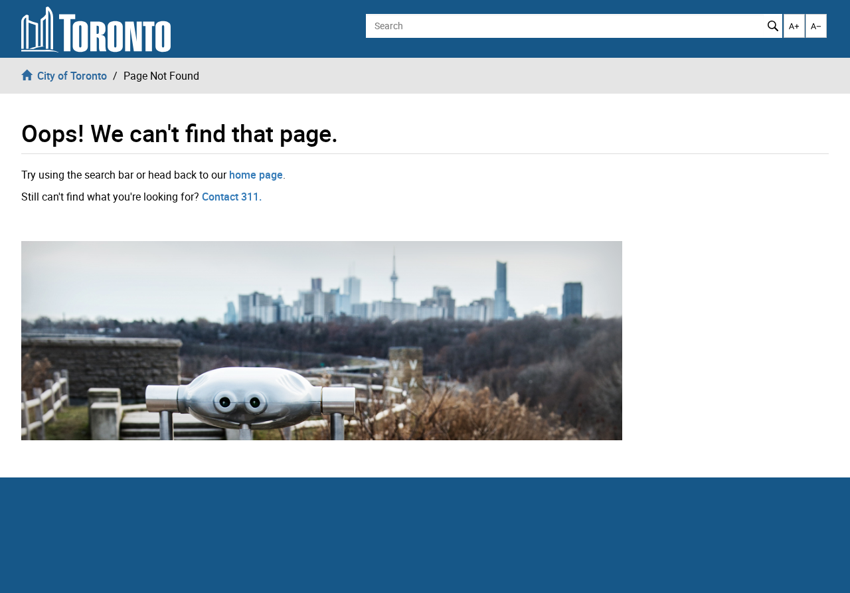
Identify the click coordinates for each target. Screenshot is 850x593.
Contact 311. (232, 196)
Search (772, 26)
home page (256, 174)
